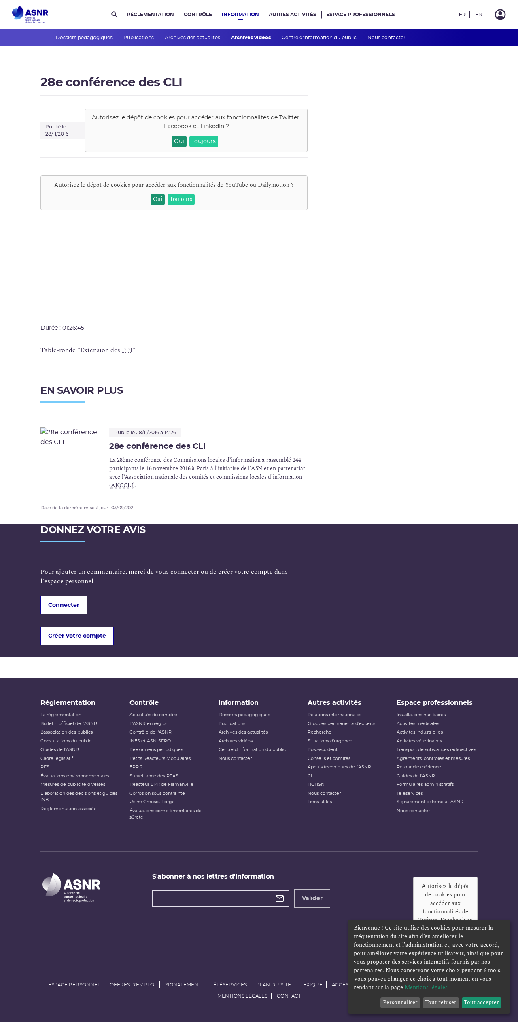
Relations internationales (334, 715)
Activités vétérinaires (419, 741)
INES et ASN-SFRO (150, 741)
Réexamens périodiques (156, 749)
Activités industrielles (420, 732)
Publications (139, 37)
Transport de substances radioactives (436, 749)
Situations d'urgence (330, 741)
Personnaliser (400, 1002)
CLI (311, 776)
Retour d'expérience (419, 767)
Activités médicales (418, 723)
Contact (289, 996)
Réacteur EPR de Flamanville (161, 784)
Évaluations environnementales (74, 776)
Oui (179, 141)
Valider (312, 898)
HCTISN (316, 784)
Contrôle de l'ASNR (151, 732)
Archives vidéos (251, 37)
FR (462, 14)
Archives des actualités (193, 37)
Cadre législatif (56, 758)
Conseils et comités (329, 758)
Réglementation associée (68, 809)
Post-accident (323, 749)
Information (240, 14)
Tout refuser (440, 1002)
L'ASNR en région (149, 723)
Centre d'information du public (320, 37)
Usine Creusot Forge (152, 802)
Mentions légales (242, 996)
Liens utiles (320, 802)
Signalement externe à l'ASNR (430, 802)
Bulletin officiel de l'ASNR (68, 723)
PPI (127, 350)
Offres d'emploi (133, 984)
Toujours (203, 141)
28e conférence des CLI (157, 446)
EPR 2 (136, 767)
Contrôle (198, 14)
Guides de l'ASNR (59, 749)
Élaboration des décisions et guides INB (78, 796)
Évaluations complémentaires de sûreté (166, 814)
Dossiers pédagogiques (85, 37)
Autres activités (292, 14)
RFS (44, 767)
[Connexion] (500, 14)
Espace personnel (74, 984)
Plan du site (273, 984)
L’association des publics (66, 732)
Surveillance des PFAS (154, 776)
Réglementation (150, 14)
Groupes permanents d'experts (341, 723)
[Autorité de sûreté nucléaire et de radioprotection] (30, 14)
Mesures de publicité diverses (72, 784)
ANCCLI (122, 485)
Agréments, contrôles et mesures (433, 758)
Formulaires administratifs (425, 784)
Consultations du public (65, 741)
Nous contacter (387, 37)
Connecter (63, 605)
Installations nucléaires (421, 715)
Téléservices (410, 793)
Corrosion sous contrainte (157, 793)
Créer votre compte (77, 636)
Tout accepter (481, 1002)
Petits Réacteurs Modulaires (160, 758)
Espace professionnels (360, 14)
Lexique (311, 984)
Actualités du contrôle (153, 715)
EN (478, 14)
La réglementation (60, 715)
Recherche (319, 732)
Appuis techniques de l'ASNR (339, 767)
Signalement (183, 984)
